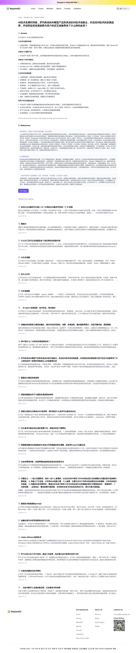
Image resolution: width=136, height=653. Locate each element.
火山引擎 (91, 648)
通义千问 (44, 648)
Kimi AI (37, 648)
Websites (49, 8)
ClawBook (77, 8)
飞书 (32, 648)
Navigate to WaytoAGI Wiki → (68, 2)
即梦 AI (54, 648)
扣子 (49, 648)
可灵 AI (60, 648)
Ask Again (23, 191)
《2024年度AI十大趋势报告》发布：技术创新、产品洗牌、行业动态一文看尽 (44, 175)
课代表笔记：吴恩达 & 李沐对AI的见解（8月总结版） (36, 131)
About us (98, 614)
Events (40, 8)
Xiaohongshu (99, 622)
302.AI (101, 648)
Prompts (67, 8)
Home (33, 8)
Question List (28, 17)
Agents (58, 8)
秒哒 (114, 648)
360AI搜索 (67, 648)
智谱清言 (75, 648)
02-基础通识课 (24, 156)
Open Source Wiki (82, 638)
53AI (96, 648)
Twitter (97, 626)
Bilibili (97, 618)
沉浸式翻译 (83, 648)
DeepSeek (108, 648)
